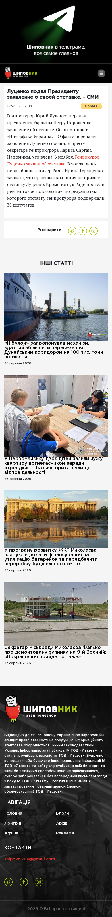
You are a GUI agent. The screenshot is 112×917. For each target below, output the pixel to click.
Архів (61, 823)
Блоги (62, 813)
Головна (13, 813)
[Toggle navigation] (101, 75)
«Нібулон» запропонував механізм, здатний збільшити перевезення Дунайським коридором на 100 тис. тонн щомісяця (53, 350)
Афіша (11, 833)
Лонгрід (12, 823)
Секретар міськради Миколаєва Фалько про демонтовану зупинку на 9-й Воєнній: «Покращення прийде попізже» (55, 652)
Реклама (65, 833)
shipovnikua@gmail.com (29, 859)
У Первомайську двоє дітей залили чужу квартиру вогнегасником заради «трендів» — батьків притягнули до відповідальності (53, 466)
